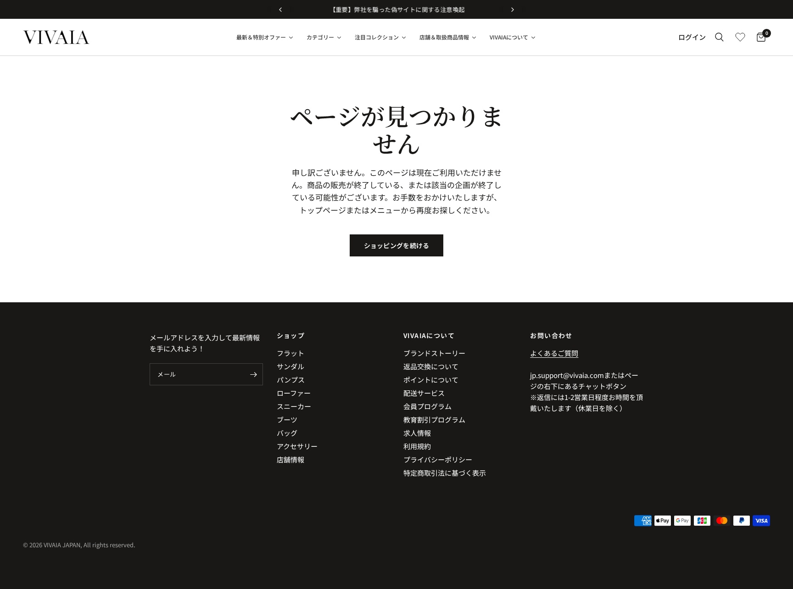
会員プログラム (427, 406)
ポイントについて (430, 379)
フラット (290, 353)
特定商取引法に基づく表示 (444, 473)
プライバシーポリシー (437, 459)
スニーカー (294, 406)
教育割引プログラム (434, 419)
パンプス (291, 379)
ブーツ (287, 419)
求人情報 (417, 433)
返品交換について (430, 366)
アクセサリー (297, 446)
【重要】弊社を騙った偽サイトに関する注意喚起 (396, 9)
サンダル (290, 366)
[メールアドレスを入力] (254, 374)
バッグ (287, 433)
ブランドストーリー (434, 353)
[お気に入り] (740, 37)
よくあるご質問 (554, 353)
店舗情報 (290, 459)
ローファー (294, 393)
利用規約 (417, 446)
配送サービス (424, 393)
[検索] (719, 37)
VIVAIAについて (429, 335)
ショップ (291, 335)
